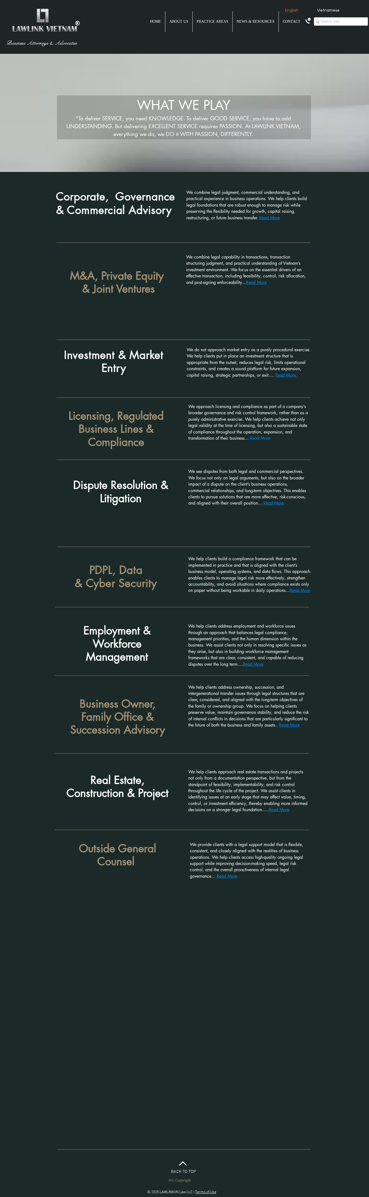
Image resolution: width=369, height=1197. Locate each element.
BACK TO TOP (183, 1172)
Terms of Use (205, 1192)
